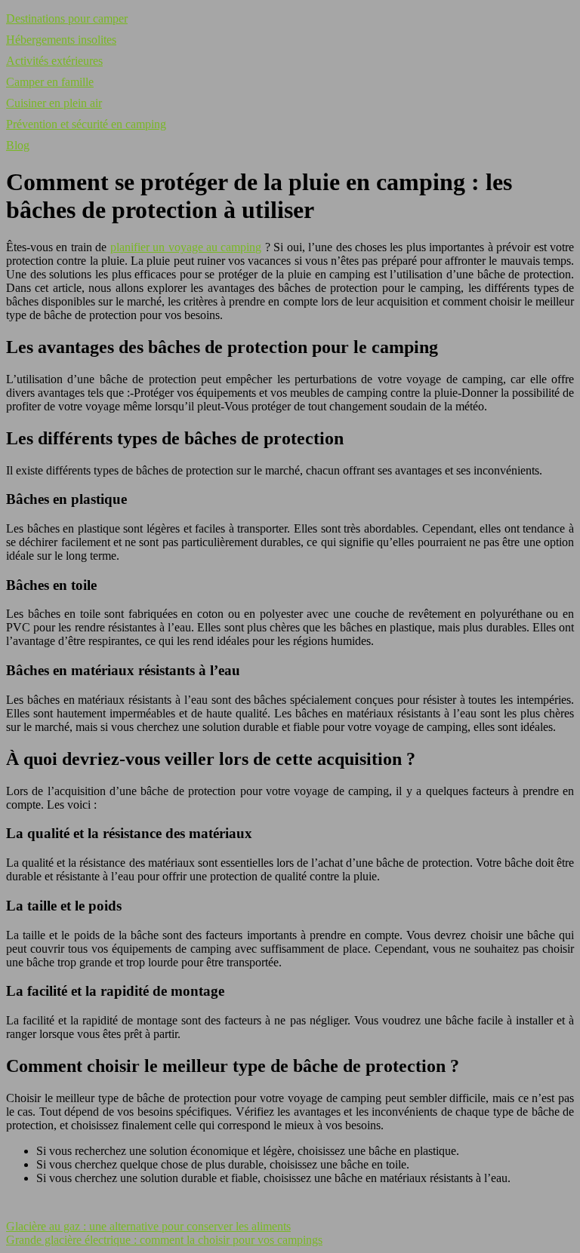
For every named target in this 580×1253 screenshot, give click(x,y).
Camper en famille (50, 81)
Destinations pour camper (67, 18)
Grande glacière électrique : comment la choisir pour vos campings (164, 1239)
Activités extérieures (54, 60)
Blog (17, 145)
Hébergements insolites (61, 39)
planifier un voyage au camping (186, 247)
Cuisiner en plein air (54, 103)
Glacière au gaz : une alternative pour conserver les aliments (148, 1226)
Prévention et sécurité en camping (86, 124)
